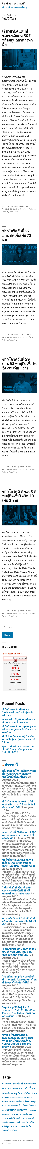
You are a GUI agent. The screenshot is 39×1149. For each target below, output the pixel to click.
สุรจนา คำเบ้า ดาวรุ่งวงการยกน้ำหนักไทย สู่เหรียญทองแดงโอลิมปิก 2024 (18, 749)
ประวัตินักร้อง (31, 1110)
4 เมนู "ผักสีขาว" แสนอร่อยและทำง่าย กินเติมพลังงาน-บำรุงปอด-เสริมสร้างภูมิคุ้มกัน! (19, 951)
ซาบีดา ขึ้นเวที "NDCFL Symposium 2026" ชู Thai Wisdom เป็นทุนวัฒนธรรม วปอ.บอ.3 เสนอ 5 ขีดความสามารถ (17, 1040)
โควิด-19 (5, 212)
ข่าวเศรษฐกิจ (13, 1093)
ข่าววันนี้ (23, 209)
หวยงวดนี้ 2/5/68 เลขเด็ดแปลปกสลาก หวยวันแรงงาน (18, 721)
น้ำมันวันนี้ (26, 1105)
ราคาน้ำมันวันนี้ (20, 1122)
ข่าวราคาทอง (14, 1088)
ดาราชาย (10, 1097)
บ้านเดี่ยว (32, 1105)
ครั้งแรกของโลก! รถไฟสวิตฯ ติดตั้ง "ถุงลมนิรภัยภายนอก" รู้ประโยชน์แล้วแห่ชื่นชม (19, 773)
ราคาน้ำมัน (18, 1118)
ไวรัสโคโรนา (13, 212)
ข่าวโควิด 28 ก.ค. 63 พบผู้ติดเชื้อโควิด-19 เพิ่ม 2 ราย (19, 495)
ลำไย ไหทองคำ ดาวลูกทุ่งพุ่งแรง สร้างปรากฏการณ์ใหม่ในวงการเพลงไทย (19, 729)
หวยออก (19, 1126)
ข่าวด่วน (16, 209)
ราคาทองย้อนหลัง (25, 1114)
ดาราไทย (21, 1097)
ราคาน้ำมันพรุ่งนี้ (28, 1118)
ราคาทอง (13, 1114)
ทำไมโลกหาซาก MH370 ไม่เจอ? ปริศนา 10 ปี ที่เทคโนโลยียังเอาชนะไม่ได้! (18, 804)
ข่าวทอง (29, 1084)
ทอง (13, 1101)
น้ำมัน (20, 1105)
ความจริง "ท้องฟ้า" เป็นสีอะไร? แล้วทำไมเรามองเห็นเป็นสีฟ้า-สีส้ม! (19, 921)
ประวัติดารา (20, 1109)
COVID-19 (8, 209)
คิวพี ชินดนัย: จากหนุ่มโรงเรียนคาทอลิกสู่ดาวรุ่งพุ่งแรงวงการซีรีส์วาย (18, 739)
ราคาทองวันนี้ (8, 1118)
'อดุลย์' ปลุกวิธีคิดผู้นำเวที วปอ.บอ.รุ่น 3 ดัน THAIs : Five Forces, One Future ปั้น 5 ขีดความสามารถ (18, 1012)
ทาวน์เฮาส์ (10, 1105)
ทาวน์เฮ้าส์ (15, 1105)
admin (7, 206)
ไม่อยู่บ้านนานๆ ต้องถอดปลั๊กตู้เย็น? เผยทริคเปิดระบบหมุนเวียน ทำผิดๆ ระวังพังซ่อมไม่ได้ (19, 979)
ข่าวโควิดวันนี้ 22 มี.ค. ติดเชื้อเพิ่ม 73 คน (16, 235)
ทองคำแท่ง (25, 1101)
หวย (14, 1126)
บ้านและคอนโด (16, 7)
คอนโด (35, 1093)
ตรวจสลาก (28, 1097)
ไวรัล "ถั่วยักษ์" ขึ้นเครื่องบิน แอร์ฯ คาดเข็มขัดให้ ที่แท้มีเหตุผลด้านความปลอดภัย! (17, 890)
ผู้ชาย (7, 1114)
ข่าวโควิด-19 (30, 209)
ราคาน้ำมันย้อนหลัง (8, 1122)
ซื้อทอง (5, 1097)
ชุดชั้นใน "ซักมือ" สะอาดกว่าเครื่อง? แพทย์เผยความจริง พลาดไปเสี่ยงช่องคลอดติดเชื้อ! (18, 862)
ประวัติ (9, 1109)
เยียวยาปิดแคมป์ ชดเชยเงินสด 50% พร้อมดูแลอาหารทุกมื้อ (17, 38)
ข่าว (4, 7)
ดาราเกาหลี (16, 1097)
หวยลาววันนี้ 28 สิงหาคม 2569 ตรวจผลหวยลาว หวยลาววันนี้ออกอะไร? (19, 835)
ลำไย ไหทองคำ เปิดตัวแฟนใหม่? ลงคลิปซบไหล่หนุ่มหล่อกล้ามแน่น (17, 712)
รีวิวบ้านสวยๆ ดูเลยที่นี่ (13, 3)
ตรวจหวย (6, 1101)
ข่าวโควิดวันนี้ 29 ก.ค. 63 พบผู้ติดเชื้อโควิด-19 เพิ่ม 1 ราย (19, 363)
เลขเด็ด (24, 1126)
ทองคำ (18, 1101)
